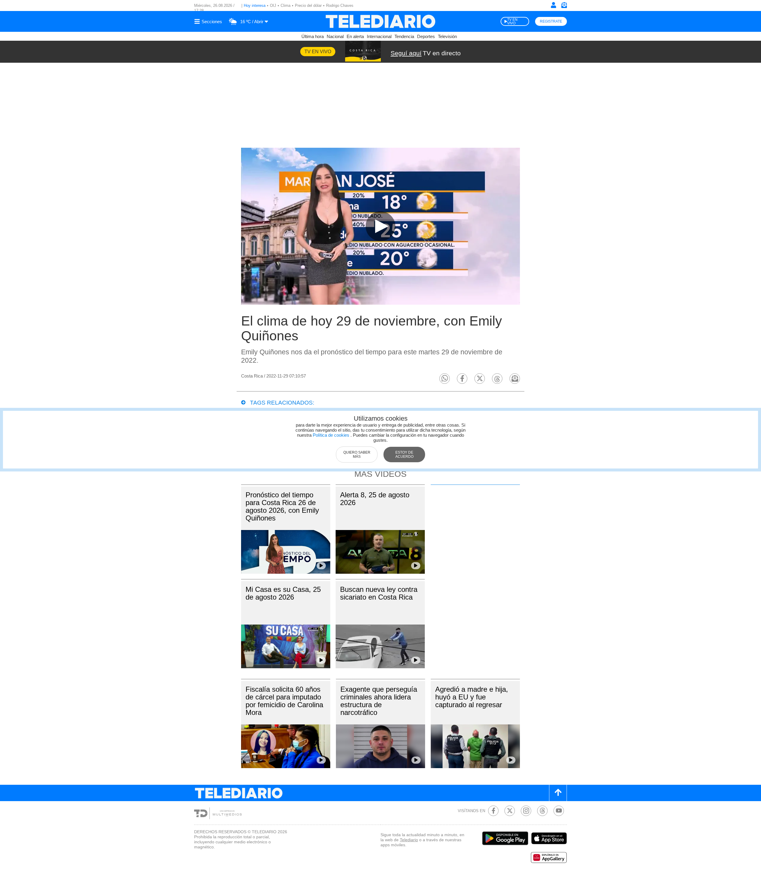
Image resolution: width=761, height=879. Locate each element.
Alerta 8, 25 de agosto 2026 (374, 499)
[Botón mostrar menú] (209, 21)
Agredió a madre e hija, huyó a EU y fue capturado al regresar (471, 697)
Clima (285, 5)
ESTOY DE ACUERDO (404, 454)
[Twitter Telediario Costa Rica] (509, 811)
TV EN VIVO (512, 21)
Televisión (447, 36)
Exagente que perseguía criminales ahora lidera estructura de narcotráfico (378, 700)
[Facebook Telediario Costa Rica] (493, 811)
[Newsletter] (564, 6)
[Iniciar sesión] (553, 5)
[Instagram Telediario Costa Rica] (526, 811)
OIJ (273, 5)
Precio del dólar (308, 5)
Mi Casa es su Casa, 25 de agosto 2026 (283, 593)
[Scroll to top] (558, 793)
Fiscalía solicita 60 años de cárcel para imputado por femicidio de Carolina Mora (284, 700)
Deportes (426, 36)
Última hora (312, 36)
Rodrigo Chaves (339, 5)
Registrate (551, 21)
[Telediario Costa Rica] (380, 21)
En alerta (355, 36)
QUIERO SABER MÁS (356, 454)
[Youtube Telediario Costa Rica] (559, 811)
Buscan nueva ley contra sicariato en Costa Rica (378, 593)
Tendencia (404, 36)
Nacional (335, 36)
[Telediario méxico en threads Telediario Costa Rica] (542, 811)
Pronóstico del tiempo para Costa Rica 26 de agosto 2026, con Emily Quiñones (282, 506)
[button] (444, 378)
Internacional (379, 36)
